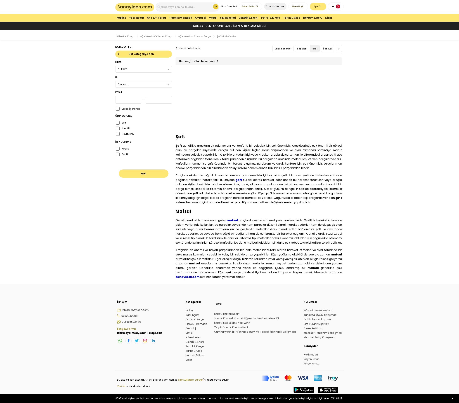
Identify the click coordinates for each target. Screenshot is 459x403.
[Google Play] (304, 393)
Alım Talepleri (229, 6)
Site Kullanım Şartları (190, 379)
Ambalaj (200, 18)
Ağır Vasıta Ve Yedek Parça (156, 36)
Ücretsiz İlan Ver (275, 6)
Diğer (328, 18)
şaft (239, 180)
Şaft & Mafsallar (226, 36)
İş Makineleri (227, 18)
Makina (121, 18)
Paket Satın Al (250, 6)
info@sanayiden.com (135, 310)
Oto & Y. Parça (156, 18)
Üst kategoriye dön (141, 54)
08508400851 (129, 316)
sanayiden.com (188, 277)
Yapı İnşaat (136, 18)
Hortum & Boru (312, 18)
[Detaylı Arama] (215, 6)
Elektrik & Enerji (248, 18)
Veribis (121, 386)
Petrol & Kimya (270, 18)
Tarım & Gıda (291, 18)
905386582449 (131, 322)
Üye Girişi (297, 6)
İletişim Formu (126, 329)
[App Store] (328, 393)
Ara (143, 173)
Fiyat (315, 48)
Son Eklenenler (283, 48)
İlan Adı (327, 48)
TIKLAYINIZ (336, 398)
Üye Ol (317, 6)
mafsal (232, 220)
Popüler (301, 48)
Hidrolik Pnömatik (180, 18)
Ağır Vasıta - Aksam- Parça (194, 36)
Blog (219, 303)
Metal (213, 18)
